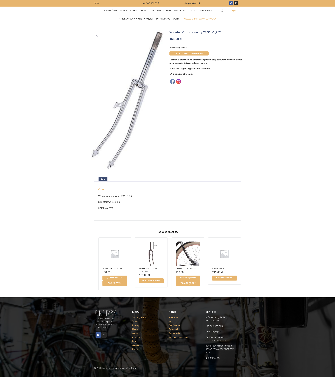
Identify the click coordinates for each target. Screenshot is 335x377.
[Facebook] (231, 3)
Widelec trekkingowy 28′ (112, 268)
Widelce (176, 19)
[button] (97, 36)
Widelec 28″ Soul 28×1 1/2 (186, 268)
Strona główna (127, 19)
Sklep (140, 19)
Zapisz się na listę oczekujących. (189, 53)
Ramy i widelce (163, 19)
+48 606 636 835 (150, 3)
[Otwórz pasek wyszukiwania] (222, 11)
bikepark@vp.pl (192, 3)
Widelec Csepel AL (219, 268)
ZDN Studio (131, 368)
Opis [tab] (103, 179)
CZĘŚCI (149, 19)
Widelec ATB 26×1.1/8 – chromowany (148, 270)
